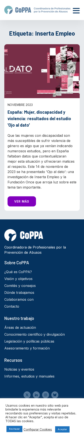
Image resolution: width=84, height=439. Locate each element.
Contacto (11, 306)
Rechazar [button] (14, 428)
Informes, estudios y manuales (29, 376)
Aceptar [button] (62, 429)
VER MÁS (21, 201)
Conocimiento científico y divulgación (34, 334)
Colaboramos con (19, 299)
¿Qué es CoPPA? (18, 272)
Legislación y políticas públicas (29, 341)
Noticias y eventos (19, 369)
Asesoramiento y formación (27, 348)
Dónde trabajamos (19, 292)
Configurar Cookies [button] (37, 429)
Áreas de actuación (20, 327)
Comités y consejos (20, 285)
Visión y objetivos (18, 279)
